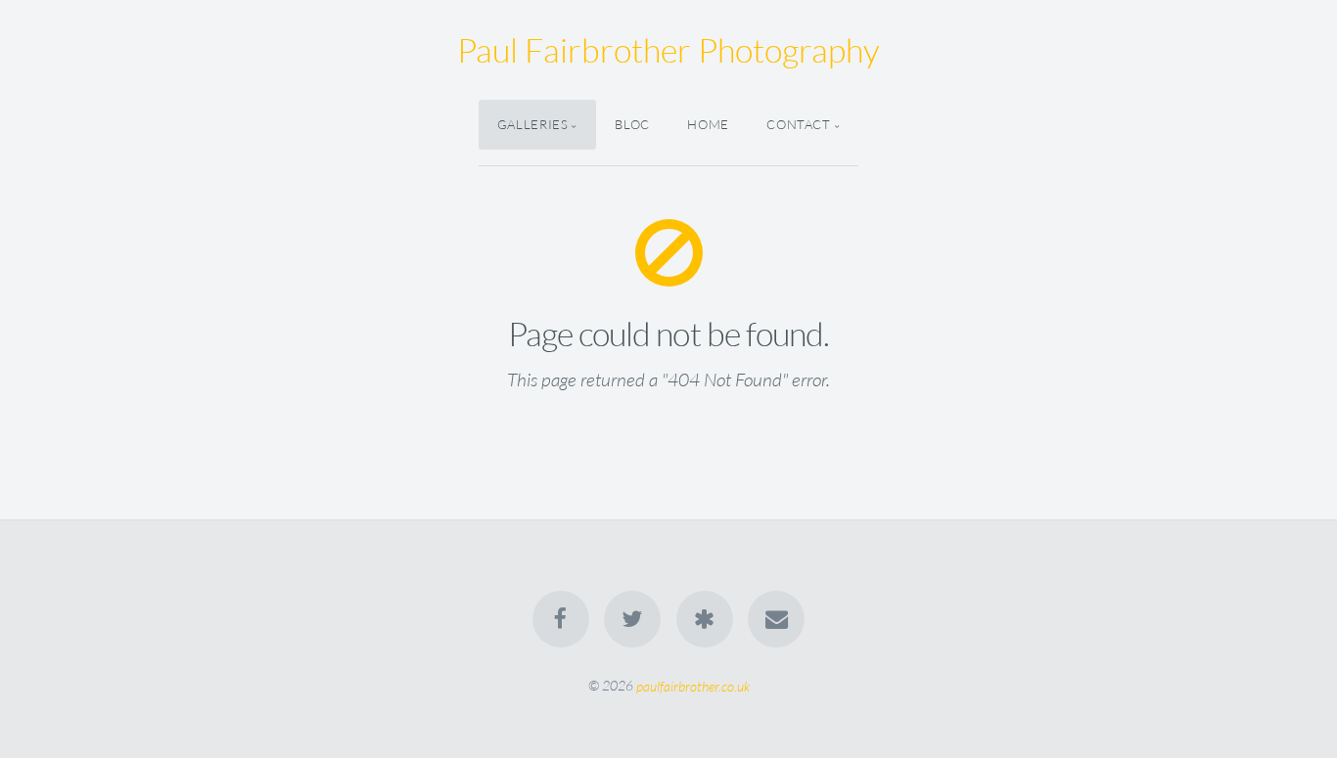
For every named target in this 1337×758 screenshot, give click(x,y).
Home (708, 124)
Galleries (533, 124)
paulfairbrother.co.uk (693, 685)
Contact (798, 124)
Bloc (632, 124)
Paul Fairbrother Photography (668, 49)
